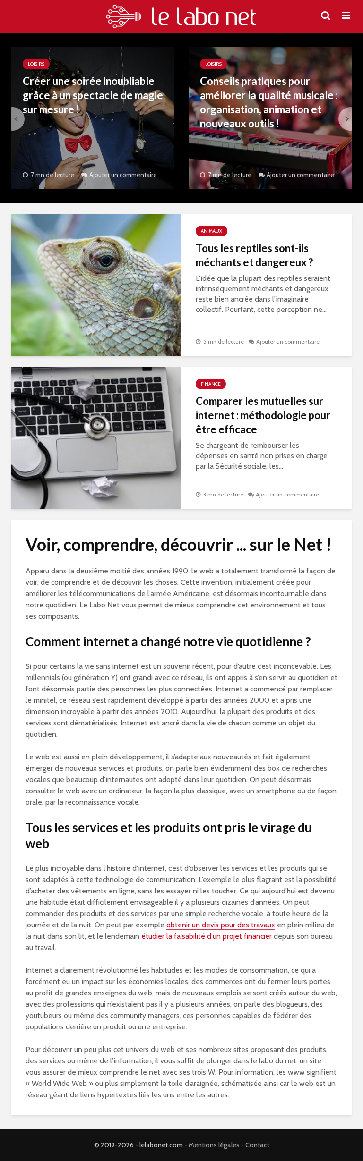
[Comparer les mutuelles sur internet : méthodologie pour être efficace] (96, 437)
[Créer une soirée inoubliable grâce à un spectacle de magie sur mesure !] (92, 117)
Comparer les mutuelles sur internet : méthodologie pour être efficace (263, 415)
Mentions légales (214, 1145)
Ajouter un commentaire (123, 174)
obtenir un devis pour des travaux (220, 924)
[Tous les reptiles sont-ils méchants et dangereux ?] (96, 284)
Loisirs (36, 64)
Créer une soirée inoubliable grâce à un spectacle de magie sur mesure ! (93, 95)
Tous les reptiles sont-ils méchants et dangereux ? (254, 255)
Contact (257, 1145)
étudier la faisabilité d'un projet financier (206, 936)
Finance (211, 384)
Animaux (211, 231)
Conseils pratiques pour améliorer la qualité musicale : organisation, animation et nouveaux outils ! (269, 102)
